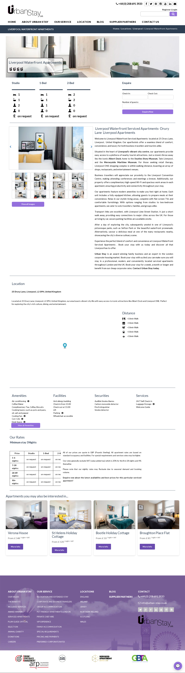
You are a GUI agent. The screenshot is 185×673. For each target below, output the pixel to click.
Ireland (84, 602)
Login (174, 9)
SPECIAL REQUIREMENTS (48, 632)
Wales (83, 622)
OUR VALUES (13, 597)
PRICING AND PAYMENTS (48, 637)
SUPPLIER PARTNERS (123, 21)
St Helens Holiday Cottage (64, 534)
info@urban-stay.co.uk (154, 602)
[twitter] (140, 609)
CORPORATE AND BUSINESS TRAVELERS (54, 602)
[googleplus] (145, 609)
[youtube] (161, 609)
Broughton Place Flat (155, 533)
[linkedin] (156, 609)
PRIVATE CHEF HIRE (45, 617)
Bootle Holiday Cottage (112, 533)
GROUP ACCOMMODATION (49, 607)
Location (84, 21)
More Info (15, 546)
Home (12, 21)
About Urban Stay (35, 21)
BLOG (100, 21)
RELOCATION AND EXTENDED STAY (52, 597)
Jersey (83, 607)
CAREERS (12, 642)
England (84, 597)
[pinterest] (166, 609)
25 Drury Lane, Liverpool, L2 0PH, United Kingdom (36, 291)
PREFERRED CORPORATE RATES (51, 642)
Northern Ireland (89, 612)
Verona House (18, 533)
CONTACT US (150, 21)
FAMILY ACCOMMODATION (49, 627)
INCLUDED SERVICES (17, 607)
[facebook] (150, 609)
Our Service (62, 21)
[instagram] (171, 609)
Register (166, 9)
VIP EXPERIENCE (44, 622)
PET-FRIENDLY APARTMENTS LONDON (54, 612)
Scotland (85, 617)
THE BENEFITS (14, 602)
